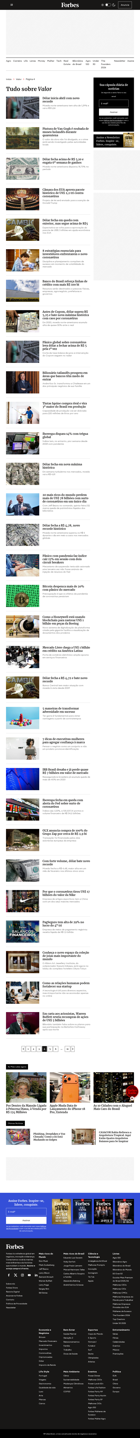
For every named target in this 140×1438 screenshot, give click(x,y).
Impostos (43, 1349)
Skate (90, 1354)
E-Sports (92, 1338)
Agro (8, 60)
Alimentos (68, 1387)
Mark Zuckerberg (46, 1265)
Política (117, 1371)
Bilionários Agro (120, 1261)
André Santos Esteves (73, 1285)
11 (67, 1049)
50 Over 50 (118, 1273)
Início (9, 79)
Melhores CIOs (119, 1289)
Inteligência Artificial (97, 1261)
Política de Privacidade (113, 120)
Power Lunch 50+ (95, 1383)
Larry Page (44, 1285)
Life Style (44, 1371)
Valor (18, 79)
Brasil (115, 1379)
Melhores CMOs (120, 1293)
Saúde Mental (69, 1334)
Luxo (41, 1391)
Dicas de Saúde (70, 1354)
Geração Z (68, 1338)
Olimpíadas (93, 1357)
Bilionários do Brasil (121, 1265)
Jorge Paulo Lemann (72, 1265)
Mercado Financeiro (48, 1341)
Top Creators (119, 1319)
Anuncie (125, 4)
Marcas (42, 1399)
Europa (116, 1391)
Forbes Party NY (95, 1391)
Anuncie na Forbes (14, 1295)
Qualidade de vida (47, 1387)
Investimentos (45, 1345)
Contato (10, 1299)
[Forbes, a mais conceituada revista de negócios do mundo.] (21, 1246)
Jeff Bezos (44, 1269)
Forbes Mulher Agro (97, 1418)
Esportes (93, 1329)
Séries (115, 1334)
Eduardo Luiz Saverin (72, 1257)
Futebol (91, 1346)
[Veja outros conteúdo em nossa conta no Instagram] (22, 1275)
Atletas (91, 1361)
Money (41, 60)
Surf (90, 1350)
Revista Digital (13, 1291)
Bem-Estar (69, 1329)
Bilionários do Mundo (122, 1269)
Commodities (45, 1353)
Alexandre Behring (71, 1281)
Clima (66, 1375)
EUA (114, 1375)
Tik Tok (91, 1277)
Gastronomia (45, 1383)
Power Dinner (94, 1375)
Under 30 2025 (119, 1323)
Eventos (116, 1346)
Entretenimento (121, 1329)
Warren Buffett (45, 1281)
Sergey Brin (44, 1289)
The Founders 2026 (105, 64)
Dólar (41, 1361)
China (115, 1383)
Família (66, 1346)
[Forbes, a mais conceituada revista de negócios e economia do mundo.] (70, 5)
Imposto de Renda (47, 1365)
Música (116, 1350)
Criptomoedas (45, 1357)
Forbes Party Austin (97, 1395)
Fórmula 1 (92, 1342)
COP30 (66, 1391)
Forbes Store (12, 1287)
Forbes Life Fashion (97, 1387)
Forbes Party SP (95, 1399)
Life (26, 60)
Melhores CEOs (120, 1285)
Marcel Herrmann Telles (74, 1269)
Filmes (115, 1338)
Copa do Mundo (95, 1334)
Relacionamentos (71, 1342)
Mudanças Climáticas (73, 1383)
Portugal (43, 1375)
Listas (33, 60)
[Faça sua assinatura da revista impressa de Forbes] (61, 1211)
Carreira (17, 60)
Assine (130, 60)
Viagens (42, 1379)
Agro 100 (117, 1257)
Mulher (50, 60)
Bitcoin (42, 1337)
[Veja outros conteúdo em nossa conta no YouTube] (29, 1275)
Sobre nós (10, 1284)
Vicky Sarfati (69, 1261)
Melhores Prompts (96, 1265)
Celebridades (119, 1342)
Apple (90, 1281)
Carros (42, 1403)
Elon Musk (43, 1261)
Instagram (93, 1273)
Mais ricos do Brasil (73, 1253)
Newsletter (119, 60)
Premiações (118, 1354)
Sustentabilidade (71, 1379)
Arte (41, 1395)
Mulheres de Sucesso (122, 1311)
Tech (59, 60)
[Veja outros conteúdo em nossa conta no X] (15, 1275)
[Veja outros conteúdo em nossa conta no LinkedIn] (36, 1275)
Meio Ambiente (71, 1371)
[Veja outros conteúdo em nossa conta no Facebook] (8, 1275)
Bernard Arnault (46, 1277)
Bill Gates (43, 1293)
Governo (117, 1387)
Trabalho (67, 1350)
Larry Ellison (44, 1273)
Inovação (92, 1269)
